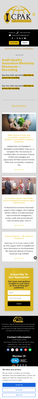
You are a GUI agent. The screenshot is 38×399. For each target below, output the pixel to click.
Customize (19, 390)
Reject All (19, 395)
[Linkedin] (21, 349)
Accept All (19, 385)
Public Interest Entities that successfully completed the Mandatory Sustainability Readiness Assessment (19, 138)
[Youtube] (25, 349)
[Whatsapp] (30, 349)
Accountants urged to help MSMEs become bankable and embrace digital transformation (19, 200)
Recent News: (19, 105)
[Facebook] (8, 349)
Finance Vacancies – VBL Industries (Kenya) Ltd (19, 237)
